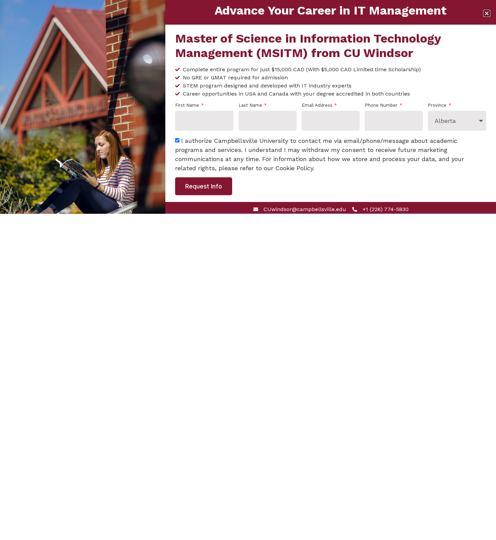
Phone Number (382, 105)
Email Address (318, 105)
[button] (486, 13)
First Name (187, 105)
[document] (248, 270)
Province (438, 105)
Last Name (251, 105)
